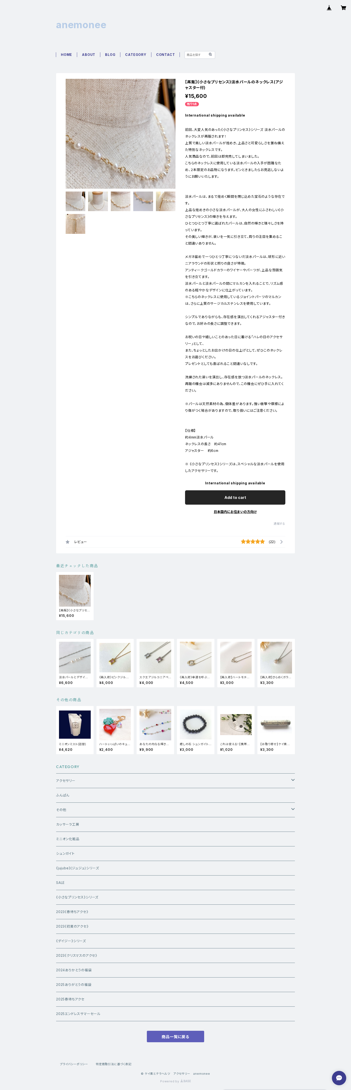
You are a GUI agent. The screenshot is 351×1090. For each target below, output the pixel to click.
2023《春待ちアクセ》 (72, 912)
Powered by (170, 1081)
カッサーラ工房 (67, 824)
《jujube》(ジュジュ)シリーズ (77, 868)
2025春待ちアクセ (70, 999)
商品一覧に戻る (175, 1036)
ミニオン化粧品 (68, 839)
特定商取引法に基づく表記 (114, 1064)
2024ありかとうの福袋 (74, 970)
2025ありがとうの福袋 (73, 985)
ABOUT (88, 55)
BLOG (110, 55)
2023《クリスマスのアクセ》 (76, 955)
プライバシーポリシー (74, 1064)
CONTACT (165, 55)
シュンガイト (65, 853)
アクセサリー (65, 781)
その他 (61, 810)
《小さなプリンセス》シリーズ (77, 897)
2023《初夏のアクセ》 (72, 926)
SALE (60, 883)
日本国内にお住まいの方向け (235, 512)
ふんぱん (62, 795)
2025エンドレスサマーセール (78, 1014)
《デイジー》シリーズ (71, 941)
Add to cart (235, 497)
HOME (66, 55)
